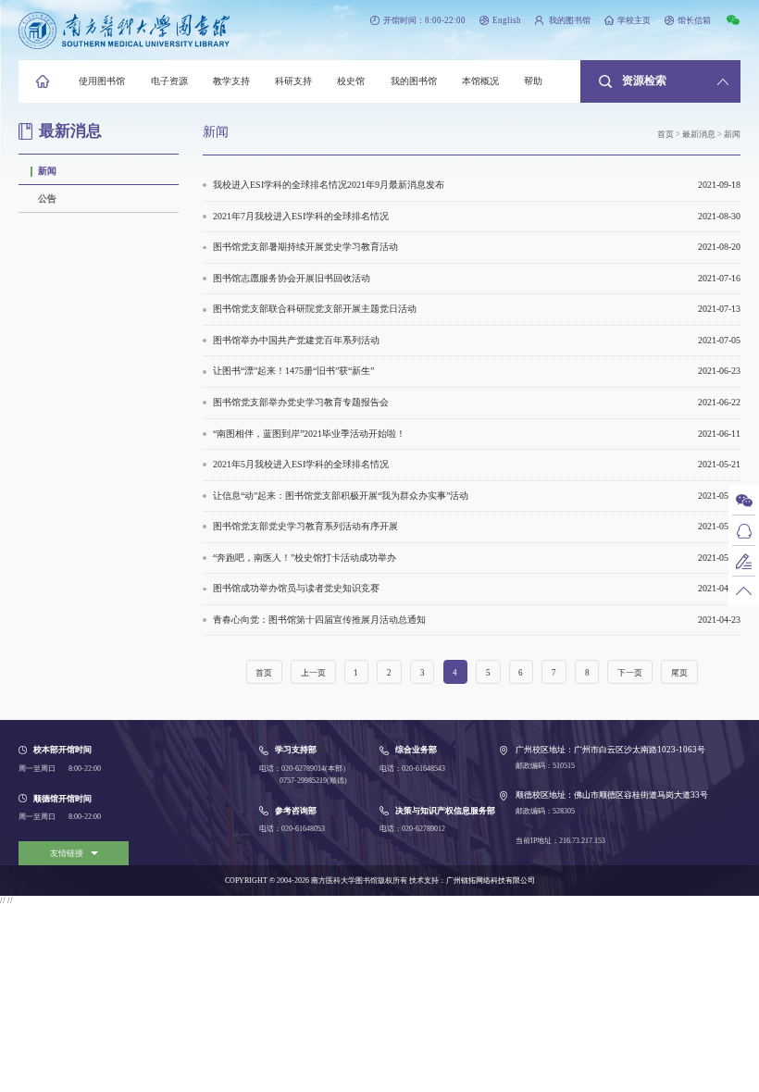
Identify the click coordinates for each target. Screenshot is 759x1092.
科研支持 (293, 81)
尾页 (679, 672)
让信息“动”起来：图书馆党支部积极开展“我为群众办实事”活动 (477, 495)
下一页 (629, 672)
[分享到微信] (732, 20)
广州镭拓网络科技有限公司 (490, 880)
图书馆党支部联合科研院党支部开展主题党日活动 (477, 309)
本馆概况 (480, 81)
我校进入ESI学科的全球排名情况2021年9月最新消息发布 (477, 185)
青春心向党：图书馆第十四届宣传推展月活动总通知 (477, 619)
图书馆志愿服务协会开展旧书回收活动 (477, 278)
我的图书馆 (569, 20)
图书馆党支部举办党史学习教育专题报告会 (477, 402)
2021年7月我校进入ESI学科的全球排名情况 (477, 216)
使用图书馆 (102, 81)
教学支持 (231, 81)
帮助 (533, 81)
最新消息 (698, 134)
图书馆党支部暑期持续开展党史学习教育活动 (477, 247)
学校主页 (634, 20)
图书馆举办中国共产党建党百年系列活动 (477, 340)
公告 (47, 198)
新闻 (47, 171)
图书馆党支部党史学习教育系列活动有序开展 (477, 526)
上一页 (313, 672)
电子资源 (169, 81)
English (506, 20)
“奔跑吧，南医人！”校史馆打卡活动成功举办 (477, 557)
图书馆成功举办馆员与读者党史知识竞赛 (477, 588)
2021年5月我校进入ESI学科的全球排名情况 (477, 464)
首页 (665, 134)
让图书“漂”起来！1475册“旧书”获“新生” (477, 371)
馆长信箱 (694, 20)
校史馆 (351, 81)
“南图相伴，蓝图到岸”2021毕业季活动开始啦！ (477, 433)
